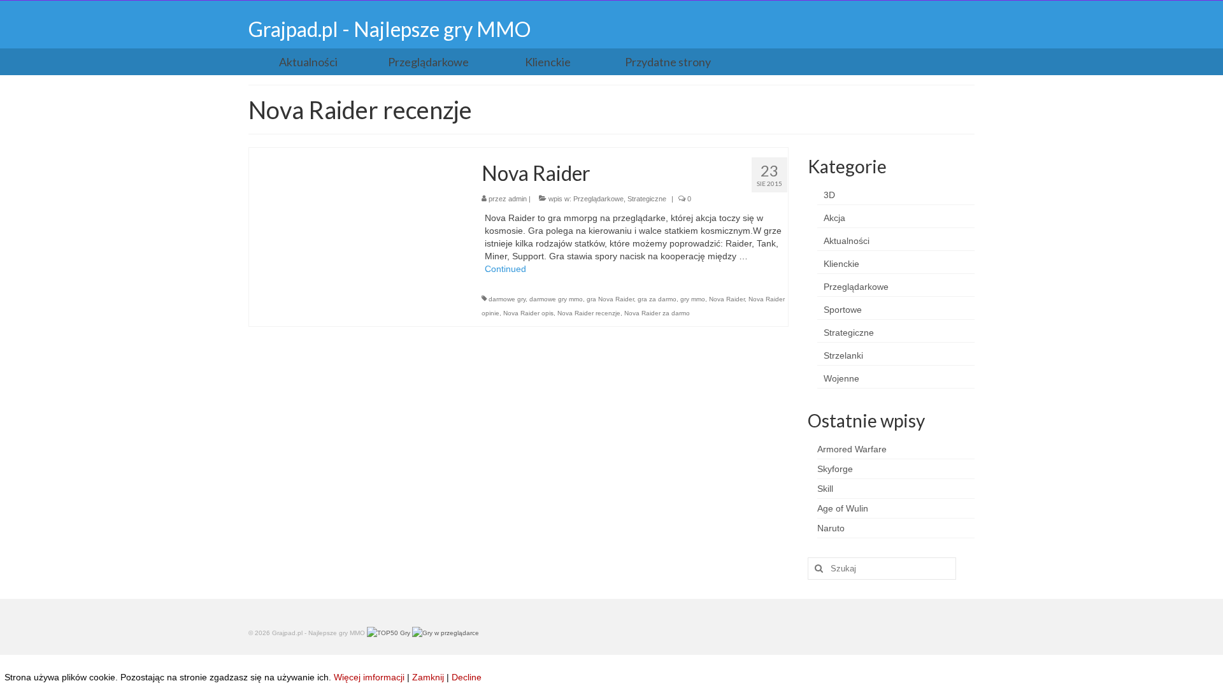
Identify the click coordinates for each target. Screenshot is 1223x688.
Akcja (834, 218)
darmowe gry (507, 299)
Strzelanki (843, 355)
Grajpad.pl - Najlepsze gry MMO (389, 29)
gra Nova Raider (610, 299)
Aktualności (846, 241)
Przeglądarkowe (598, 199)
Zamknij (428, 677)
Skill (825, 489)
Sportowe (843, 310)
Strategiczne (646, 199)
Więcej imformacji (369, 677)
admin (517, 199)
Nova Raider (727, 299)
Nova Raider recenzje (588, 313)
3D (829, 195)
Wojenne (841, 378)
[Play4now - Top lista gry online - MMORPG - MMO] (445, 632)
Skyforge (835, 469)
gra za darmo (657, 299)
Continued (505, 269)
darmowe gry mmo (556, 299)
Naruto (831, 528)
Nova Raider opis (528, 313)
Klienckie (841, 264)
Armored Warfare (852, 449)
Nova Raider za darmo (657, 313)
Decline (467, 677)
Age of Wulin (842, 508)
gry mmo (692, 299)
